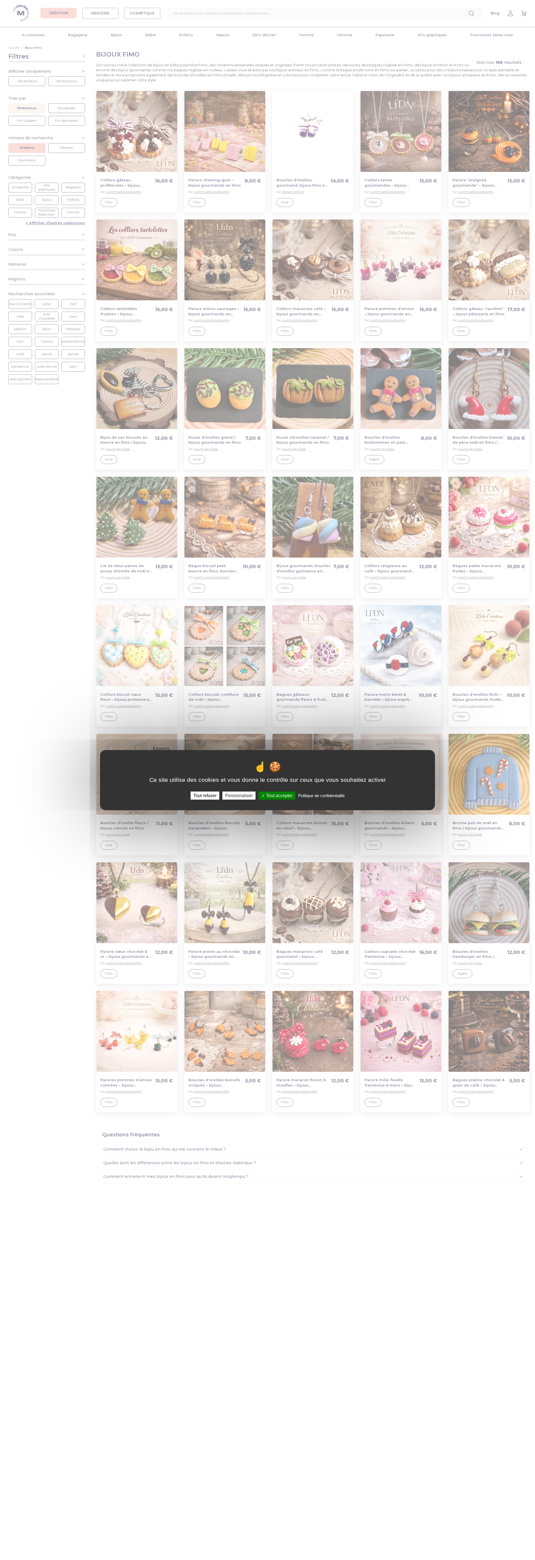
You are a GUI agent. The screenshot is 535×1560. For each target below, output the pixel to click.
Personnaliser (239, 795)
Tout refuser (205, 795)
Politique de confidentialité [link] (321, 795)
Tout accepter (279, 795)
